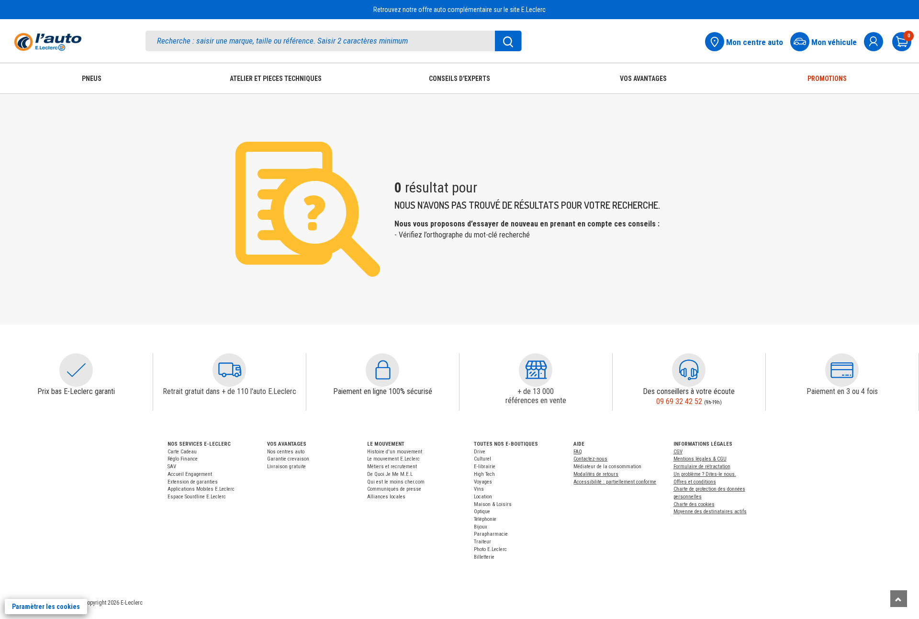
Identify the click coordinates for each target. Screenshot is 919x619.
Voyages (483, 482)
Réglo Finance (183, 459)
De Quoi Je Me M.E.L (390, 474)
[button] (76, 370)
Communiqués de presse (394, 489)
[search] (334, 41)
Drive (479, 452)
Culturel (482, 459)
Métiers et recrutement (392, 466)
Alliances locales (386, 497)
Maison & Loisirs (493, 504)
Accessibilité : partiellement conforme (614, 482)
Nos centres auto (285, 452)
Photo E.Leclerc (490, 549)
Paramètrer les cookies (46, 606)
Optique (482, 511)
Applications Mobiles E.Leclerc (201, 489)
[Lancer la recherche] (508, 41)
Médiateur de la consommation (607, 466)
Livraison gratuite (286, 466)
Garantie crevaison (288, 459)
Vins (479, 489)
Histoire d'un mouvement (394, 452)
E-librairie (484, 466)
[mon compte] (877, 40)
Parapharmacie (491, 534)
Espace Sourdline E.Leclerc (197, 497)
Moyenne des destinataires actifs (710, 511)
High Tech (484, 474)
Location (483, 497)
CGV (678, 452)
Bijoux (480, 527)
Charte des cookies (694, 504)
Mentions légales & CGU (700, 459)
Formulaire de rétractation (701, 466)
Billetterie (484, 557)
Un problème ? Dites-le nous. (704, 474)
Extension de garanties (193, 482)
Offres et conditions (694, 482)
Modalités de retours (595, 474)
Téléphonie (485, 519)
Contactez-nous (590, 459)
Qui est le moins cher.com (396, 482)
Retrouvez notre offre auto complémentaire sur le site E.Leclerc (459, 9)
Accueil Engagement (190, 474)
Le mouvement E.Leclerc (393, 459)
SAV (172, 466)
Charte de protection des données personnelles (709, 493)
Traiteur (482, 542)
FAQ (577, 452)
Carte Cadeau (182, 452)
